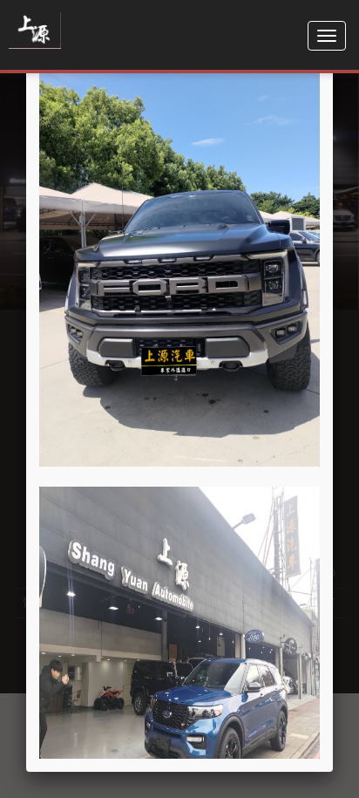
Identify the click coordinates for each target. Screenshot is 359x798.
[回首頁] (125, 35)
